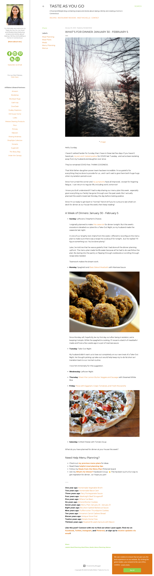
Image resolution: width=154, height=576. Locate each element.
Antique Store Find (89, 516)
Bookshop (15, 95)
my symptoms (99, 182)
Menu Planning (48, 45)
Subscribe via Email (15, 65)
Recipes (53, 18)
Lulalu (15, 118)
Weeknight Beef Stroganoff (91, 496)
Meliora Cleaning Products (15, 121)
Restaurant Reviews (67, 18)
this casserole (98, 225)
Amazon (15, 91)
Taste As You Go (67, 6)
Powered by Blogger (93, 566)
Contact (95, 18)
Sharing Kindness (15, 137)
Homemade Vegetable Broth (90, 488)
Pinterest (100, 531)
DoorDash (15, 106)
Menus (45, 48)
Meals (44, 43)
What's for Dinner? (84, 472)
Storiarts (15, 144)
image (103, 142)
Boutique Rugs (14, 99)
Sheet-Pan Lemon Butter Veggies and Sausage (98, 377)
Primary (15, 129)
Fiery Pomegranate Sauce (92, 493)
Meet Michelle (83, 18)
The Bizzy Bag (15, 152)
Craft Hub (14, 103)
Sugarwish (15, 148)
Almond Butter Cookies (88, 502)
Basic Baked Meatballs (99, 267)
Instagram (87, 531)
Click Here (14, 77)
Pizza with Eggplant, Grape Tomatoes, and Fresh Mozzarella (101, 386)
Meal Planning (48, 37)
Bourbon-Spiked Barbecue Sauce (94, 508)
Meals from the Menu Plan (90, 469)
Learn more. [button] (125, 565)
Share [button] (44, 28)
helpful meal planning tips (91, 466)
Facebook (69, 531)
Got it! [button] (132, 570)
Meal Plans (46, 40)
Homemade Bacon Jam (89, 491)
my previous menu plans (90, 463)
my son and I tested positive (85, 156)
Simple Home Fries (90, 519)
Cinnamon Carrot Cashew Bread (92, 514)
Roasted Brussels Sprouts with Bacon (99, 522)
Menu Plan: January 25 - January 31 (96, 505)
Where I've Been (86, 499)
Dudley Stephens (15, 110)
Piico (15, 125)
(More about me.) (15, 42)
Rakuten (15, 133)
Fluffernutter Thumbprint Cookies (94, 511)
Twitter (78, 531)
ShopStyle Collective (14, 140)
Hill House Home (15, 114)
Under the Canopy (15, 155)
